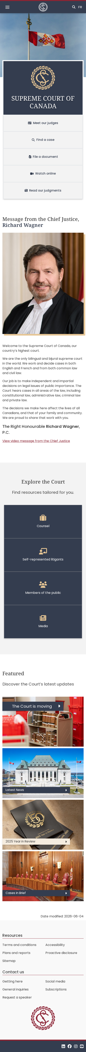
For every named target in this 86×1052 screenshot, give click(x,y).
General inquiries (15, 989)
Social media (55, 981)
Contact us (13, 972)
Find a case (45, 140)
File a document (45, 157)
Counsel (43, 526)
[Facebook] (70, 1046)
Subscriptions (56, 989)
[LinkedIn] (63, 1046)
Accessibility (55, 945)
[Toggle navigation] (7, 7)
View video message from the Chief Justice (36, 441)
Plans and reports (16, 953)
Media (43, 626)
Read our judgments (45, 190)
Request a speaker (17, 997)
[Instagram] (76, 1046)
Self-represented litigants (43, 559)
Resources (12, 935)
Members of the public (43, 592)
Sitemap (9, 961)
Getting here (12, 981)
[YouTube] (82, 1046)
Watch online (45, 173)
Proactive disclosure (61, 953)
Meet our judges (45, 123)
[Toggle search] (74, 7)
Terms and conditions (19, 945)
